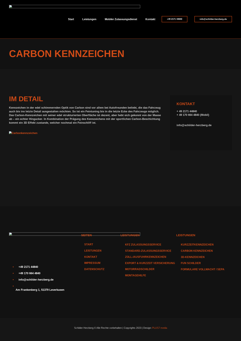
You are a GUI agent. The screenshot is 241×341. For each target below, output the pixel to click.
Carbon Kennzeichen (197, 250)
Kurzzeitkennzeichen (197, 244)
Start (71, 19)
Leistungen (92, 250)
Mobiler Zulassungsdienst (121, 19)
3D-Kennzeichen (193, 257)
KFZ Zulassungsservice (143, 244)
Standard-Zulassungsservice (148, 250)
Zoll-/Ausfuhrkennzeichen (145, 257)
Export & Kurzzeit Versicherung (150, 263)
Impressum (92, 263)
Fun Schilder (191, 263)
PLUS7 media (159, 327)
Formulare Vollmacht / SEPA (202, 269)
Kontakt (150, 19)
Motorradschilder (139, 269)
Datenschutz (94, 269)
